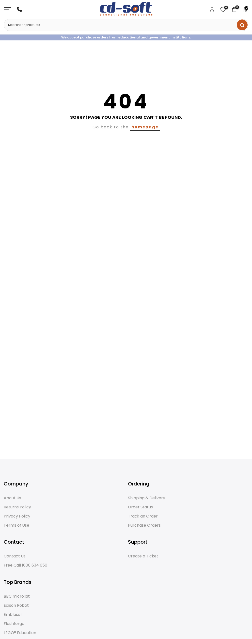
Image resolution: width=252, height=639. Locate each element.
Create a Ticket (143, 556)
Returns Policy (17, 507)
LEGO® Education (20, 633)
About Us (12, 498)
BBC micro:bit (17, 596)
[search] (242, 24)
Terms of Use (16, 525)
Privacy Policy (17, 516)
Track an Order (143, 516)
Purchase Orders (144, 525)
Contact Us (15, 556)
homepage (144, 127)
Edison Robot (16, 605)
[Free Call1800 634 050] (19, 9)
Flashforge (14, 623)
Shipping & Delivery (146, 498)
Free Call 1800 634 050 (25, 565)
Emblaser (13, 614)
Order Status (140, 507)
